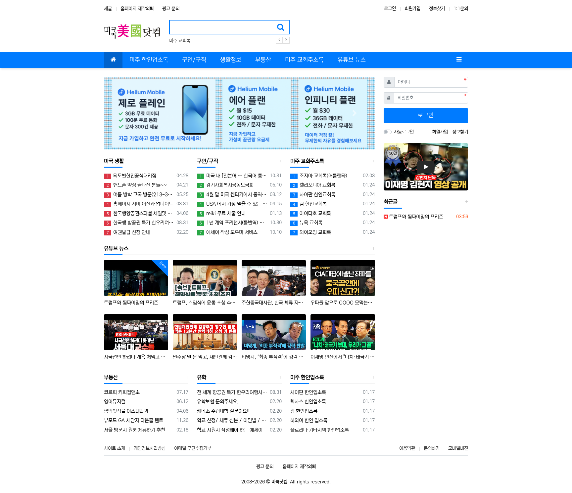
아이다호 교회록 (312, 213)
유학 (201, 377)
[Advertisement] (425, 269)
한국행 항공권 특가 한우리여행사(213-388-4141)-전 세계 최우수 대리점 (140, 223)
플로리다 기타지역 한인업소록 (319, 430)
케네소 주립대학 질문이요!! (223, 411)
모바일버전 (458, 448)
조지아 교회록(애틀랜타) (320, 176)
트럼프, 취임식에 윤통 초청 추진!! (205, 303)
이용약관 (407, 448)
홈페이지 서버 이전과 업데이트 (140, 204)
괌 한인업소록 (303, 411)
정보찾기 (437, 8)
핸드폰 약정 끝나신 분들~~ (137, 185)
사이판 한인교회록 (314, 194)
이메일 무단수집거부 (192, 448)
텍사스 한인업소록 (308, 401)
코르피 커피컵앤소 (122, 392)
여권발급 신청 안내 (128, 232)
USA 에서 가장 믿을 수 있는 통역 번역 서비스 (233, 204)
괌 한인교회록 (310, 204)
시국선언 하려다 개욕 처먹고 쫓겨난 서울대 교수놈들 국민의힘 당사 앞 (136, 357)
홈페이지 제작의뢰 (137, 8)
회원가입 (412, 8)
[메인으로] (113, 60)
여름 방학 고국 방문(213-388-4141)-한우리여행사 (140, 194)
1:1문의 (460, 8)
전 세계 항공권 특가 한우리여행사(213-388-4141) (232, 392)
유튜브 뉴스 (116, 248)
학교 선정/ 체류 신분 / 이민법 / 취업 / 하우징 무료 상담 (232, 420)
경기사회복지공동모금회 (227, 185)
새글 (108, 8)
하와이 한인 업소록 (308, 420)
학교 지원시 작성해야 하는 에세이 (229, 430)
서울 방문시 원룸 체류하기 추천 (134, 430)
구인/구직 (207, 161)
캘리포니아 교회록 (314, 185)
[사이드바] (459, 60)
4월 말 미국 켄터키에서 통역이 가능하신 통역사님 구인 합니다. (233, 194)
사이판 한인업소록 (308, 392)
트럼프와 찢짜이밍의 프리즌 (131, 303)
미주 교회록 (179, 40)
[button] (124, 113)
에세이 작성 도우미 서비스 (229, 232)
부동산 (111, 377)
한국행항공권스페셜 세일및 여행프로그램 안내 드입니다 (140, 213)
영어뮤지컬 (114, 401)
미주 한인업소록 (307, 377)
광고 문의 (170, 8)
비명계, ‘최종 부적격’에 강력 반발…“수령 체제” (274, 357)
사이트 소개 (114, 448)
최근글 (391, 202)
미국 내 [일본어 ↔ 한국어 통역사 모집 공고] (233, 176)
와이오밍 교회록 (312, 232)
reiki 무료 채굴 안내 (223, 213)
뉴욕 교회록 (307, 223)
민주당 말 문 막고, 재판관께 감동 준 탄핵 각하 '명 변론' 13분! (205, 357)
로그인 (390, 8)
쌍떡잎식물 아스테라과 (126, 411)
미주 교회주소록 (307, 161)
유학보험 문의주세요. (217, 401)
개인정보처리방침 (150, 448)
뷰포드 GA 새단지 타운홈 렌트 (133, 420)
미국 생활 (114, 161)
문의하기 (432, 448)
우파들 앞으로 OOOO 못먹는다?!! (342, 303)
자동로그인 (404, 132)
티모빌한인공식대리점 (131, 176)
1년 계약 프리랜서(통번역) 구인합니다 (233, 223)
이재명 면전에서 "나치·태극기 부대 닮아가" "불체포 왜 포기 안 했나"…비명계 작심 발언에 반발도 (342, 357)
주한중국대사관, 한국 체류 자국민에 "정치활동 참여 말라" (274, 303)
